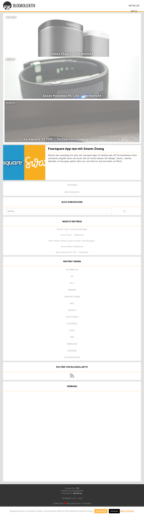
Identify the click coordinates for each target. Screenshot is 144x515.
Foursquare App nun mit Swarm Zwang (76, 148)
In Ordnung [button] (101, 511)
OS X (72, 283)
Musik (72, 330)
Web (72, 337)
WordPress (77, 493)
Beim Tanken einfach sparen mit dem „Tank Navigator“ (72, 240)
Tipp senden (72, 185)
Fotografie (72, 323)
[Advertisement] (72, 436)
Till (77, 488)
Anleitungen (72, 317)
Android (72, 290)
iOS (72, 276)
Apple (134, 11)
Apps (72, 303)
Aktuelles (134, 5)
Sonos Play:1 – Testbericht (72, 235)
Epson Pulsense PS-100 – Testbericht (72, 252)
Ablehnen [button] (114, 511)
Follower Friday (72, 357)
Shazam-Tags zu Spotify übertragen (72, 229)
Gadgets (72, 310)
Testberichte (72, 269)
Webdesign (72, 344)
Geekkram (72, 350)
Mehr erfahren (127, 511)
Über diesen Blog (72, 192)
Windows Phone (72, 296)
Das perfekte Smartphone (72, 246)
